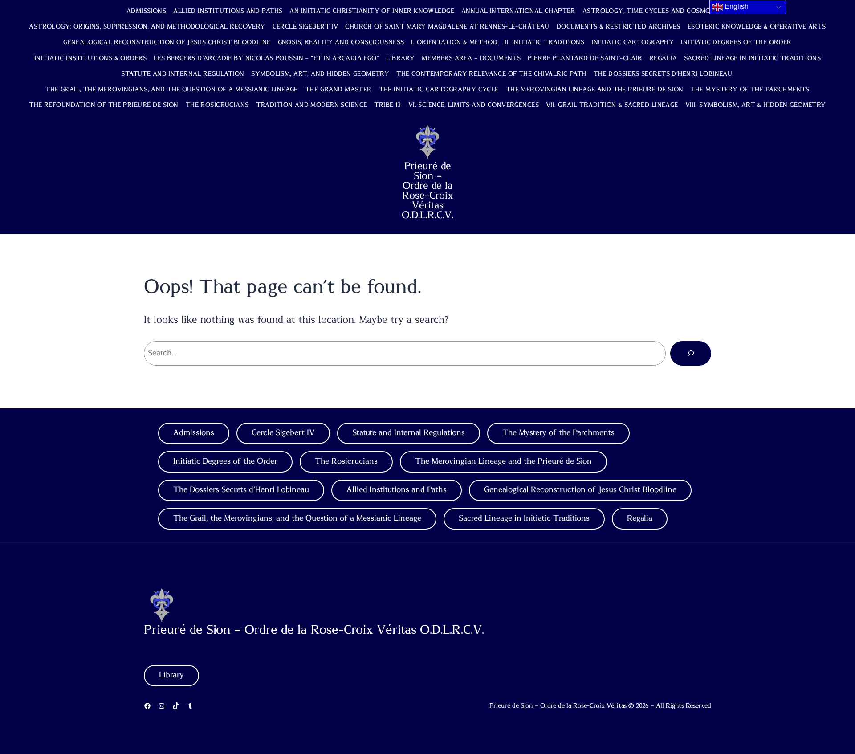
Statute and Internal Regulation (182, 74)
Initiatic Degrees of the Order (736, 42)
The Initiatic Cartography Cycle (439, 89)
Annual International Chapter (518, 11)
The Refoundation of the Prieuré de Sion (103, 105)
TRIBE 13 (387, 105)
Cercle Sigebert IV (305, 27)
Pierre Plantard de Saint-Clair (585, 58)
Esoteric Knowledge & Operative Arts (757, 27)
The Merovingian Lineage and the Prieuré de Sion (595, 89)
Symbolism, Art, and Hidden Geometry (320, 74)
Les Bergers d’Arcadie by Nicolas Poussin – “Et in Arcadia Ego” (266, 58)
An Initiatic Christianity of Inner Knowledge (371, 11)
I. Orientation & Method (454, 42)
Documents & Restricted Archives (618, 27)
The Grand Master (338, 89)
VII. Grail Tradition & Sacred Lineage (612, 105)
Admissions (146, 11)
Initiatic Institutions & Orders (90, 58)
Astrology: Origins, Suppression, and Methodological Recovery (147, 27)
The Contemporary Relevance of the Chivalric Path (491, 74)
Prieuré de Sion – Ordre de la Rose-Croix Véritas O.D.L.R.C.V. (427, 190)
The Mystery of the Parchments (750, 89)
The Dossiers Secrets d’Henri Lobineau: (664, 74)
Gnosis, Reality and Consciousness (341, 42)
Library (400, 58)
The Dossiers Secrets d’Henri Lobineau (241, 490)
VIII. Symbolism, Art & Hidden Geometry (755, 105)
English (736, 6)
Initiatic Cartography (632, 42)
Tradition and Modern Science (311, 105)
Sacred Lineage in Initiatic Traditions (752, 58)
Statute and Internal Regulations (408, 433)
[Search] (690, 353)
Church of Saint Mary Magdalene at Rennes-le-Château (447, 27)
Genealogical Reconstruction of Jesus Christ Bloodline (166, 42)
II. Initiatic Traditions (544, 42)
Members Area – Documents (471, 58)
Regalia (663, 58)
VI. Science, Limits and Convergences (473, 105)
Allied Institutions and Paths (227, 11)
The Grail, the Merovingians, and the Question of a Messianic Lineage (171, 89)
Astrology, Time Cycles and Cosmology (655, 11)
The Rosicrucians (217, 105)
